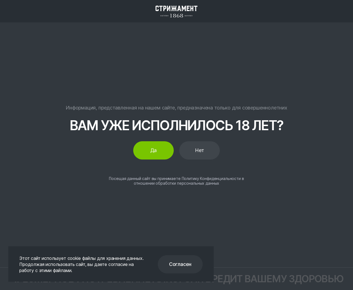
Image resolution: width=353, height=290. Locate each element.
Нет (199, 150)
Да (153, 150)
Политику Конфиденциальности (211, 178)
